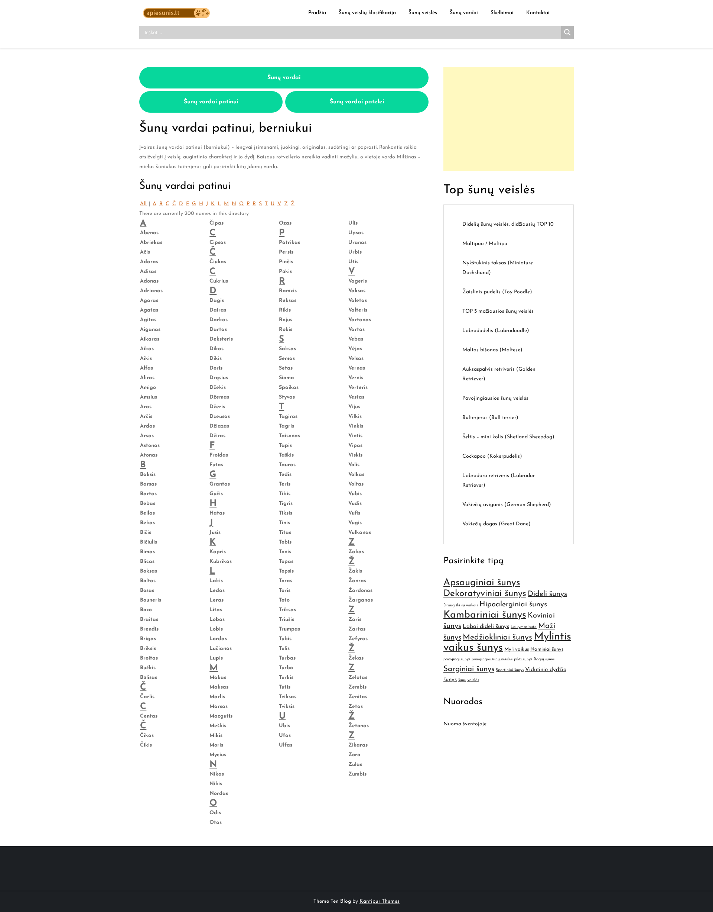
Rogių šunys (544, 659)
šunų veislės (468, 680)
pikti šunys (523, 659)
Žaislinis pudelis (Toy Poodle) (497, 292)
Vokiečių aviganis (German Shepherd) (506, 504)
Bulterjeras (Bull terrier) (490, 417)
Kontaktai (538, 13)
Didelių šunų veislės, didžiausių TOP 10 (508, 224)
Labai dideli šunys (486, 626)
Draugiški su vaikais (460, 605)
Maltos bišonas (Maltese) (492, 350)
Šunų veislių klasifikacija (367, 13)
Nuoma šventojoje (464, 724)
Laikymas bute (524, 627)
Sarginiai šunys (468, 669)
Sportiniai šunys (510, 670)
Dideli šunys (547, 594)
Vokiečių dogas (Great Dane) (496, 524)
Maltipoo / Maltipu (484, 243)
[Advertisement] (508, 119)
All (143, 204)
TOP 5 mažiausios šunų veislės (498, 311)
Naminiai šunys (546, 649)
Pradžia (317, 13)
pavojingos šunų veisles (492, 659)
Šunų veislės (422, 13)
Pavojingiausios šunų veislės (495, 398)
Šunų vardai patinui (211, 102)
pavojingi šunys (456, 659)
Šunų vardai (464, 13)
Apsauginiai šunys (481, 582)
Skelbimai (502, 13)
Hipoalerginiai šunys (513, 604)
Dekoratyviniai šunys (484, 593)
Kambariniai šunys (484, 615)
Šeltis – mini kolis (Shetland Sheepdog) (508, 437)
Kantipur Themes (379, 901)
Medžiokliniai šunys (497, 637)
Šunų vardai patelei (357, 102)
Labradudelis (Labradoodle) (495, 330)
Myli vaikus (516, 649)
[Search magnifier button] (567, 32)
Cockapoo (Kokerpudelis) (492, 456)
